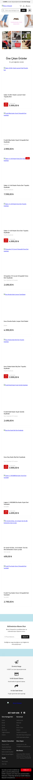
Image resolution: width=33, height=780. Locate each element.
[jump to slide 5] (20, 26)
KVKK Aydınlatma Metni (22, 737)
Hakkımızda (19, 720)
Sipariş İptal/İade (6, 747)
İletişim (18, 730)
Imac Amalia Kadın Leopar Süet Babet (16, 321)
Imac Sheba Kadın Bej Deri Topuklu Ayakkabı (15, 367)
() (28, 6)
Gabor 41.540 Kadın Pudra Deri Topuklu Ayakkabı (16, 186)
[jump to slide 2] (14, 26)
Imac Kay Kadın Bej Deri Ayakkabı (14, 457)
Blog (17, 725)
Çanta (3, 727)
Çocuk (3, 725)
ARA (23, 10)
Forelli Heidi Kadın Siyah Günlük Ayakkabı (14, 413)
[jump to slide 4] (18, 26)
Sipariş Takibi (5, 744)
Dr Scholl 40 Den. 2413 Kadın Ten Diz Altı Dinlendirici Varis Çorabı (15, 548)
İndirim (4, 735)
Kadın (3, 720)
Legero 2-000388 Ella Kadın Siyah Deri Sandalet (16, 503)
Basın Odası (19, 727)
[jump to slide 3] (16, 26)
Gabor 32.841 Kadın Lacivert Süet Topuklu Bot (14, 96)
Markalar (18, 723)
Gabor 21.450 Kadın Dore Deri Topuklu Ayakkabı (16, 231)
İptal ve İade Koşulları (7, 752)
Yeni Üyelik (5, 761)
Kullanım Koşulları (6, 749)
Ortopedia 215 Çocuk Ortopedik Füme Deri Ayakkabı (16, 277)
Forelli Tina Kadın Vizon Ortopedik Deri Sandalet (16, 594)
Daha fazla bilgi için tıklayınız (23, 777)
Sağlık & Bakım (6, 732)
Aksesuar (4, 730)
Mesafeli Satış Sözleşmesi (23, 735)
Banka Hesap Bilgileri (7, 754)
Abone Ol (25, 637)
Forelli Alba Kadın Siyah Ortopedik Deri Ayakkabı (16, 141)
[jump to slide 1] (12, 26)
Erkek (3, 723)
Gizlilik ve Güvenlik (21, 732)
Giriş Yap (4, 764)
